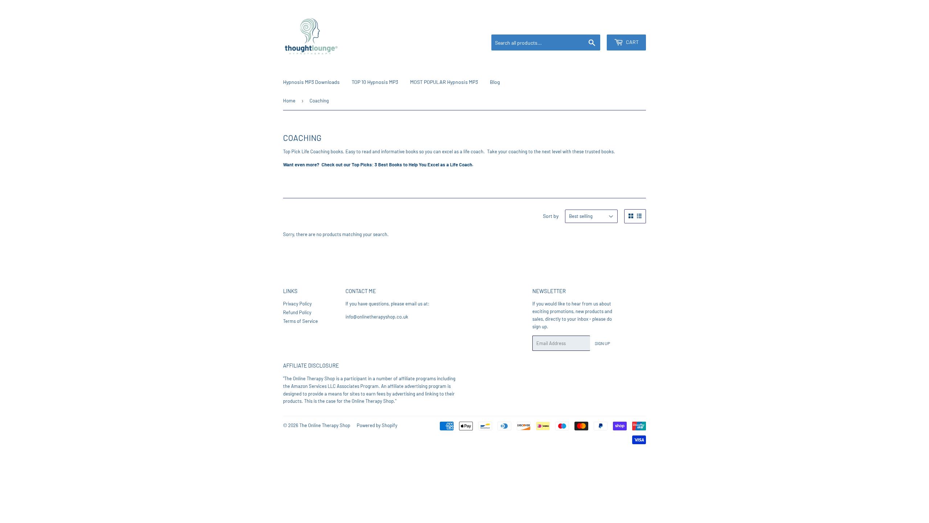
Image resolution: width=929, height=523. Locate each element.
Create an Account (629, 25)
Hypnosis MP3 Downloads (311, 82)
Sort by (550, 216)
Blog (495, 82)
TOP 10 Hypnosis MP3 (375, 82)
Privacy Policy (297, 304)
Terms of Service (300, 321)
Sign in (599, 25)
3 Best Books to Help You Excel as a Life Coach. (424, 164)
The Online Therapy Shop (324, 425)
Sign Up (602, 343)
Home (289, 101)
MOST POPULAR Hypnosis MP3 (444, 82)
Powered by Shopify (377, 425)
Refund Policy (297, 312)
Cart (632, 42)
